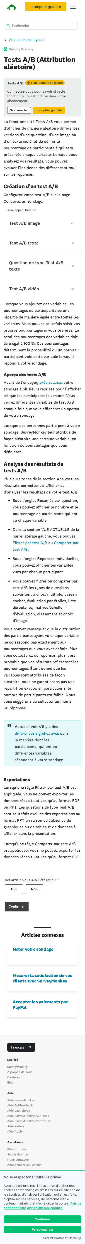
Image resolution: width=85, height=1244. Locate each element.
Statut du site (17, 1149)
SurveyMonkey (17, 1067)
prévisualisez (51, 382)
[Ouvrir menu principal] (73, 6)
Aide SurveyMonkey (21, 1100)
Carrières (13, 1077)
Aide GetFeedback (20, 1105)
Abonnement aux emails (24, 1165)
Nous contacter (18, 1160)
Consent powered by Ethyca (60, 1237)
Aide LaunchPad (18, 1110)
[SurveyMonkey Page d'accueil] (11, 7)
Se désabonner (17, 1154)
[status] (42, 97)
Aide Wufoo (15, 1126)
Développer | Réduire (21, 210)
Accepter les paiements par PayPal (40, 1004)
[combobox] (21, 1047)
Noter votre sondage (33, 949)
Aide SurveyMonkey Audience (28, 1116)
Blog (10, 1082)
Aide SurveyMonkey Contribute (29, 1121)
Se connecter (19, 110)
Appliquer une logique (26, 39)
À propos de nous (19, 1072)
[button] (42, 223)
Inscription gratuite (46, 7)
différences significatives (37, 733)
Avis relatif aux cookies (45, 1208)
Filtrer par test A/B (30, 542)
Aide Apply (15, 1131)
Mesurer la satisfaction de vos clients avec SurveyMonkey (42, 978)
